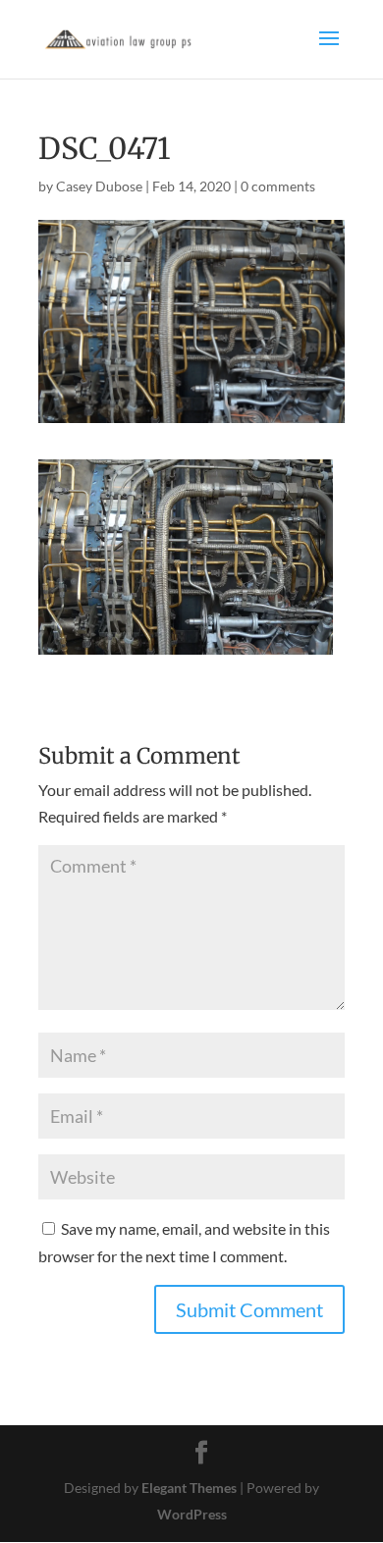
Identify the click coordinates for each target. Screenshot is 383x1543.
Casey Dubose (99, 186)
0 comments (278, 186)
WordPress (192, 1514)
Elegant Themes (189, 1487)
